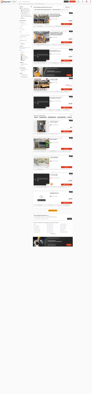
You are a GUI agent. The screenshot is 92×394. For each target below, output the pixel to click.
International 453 (50, 226)
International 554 (50, 232)
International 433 (50, 224)
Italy (23, 54)
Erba (22, 25)
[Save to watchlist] (71, 15)
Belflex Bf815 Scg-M (52, 117)
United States (25, 48)
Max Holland (62, 230)
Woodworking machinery (26, 15)
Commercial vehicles (25, 13)
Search (66, 1)
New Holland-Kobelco (64, 232)
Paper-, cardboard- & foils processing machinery (25, 9)
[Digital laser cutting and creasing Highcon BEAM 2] (41, 144)
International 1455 (37, 232)
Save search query (53, 210)
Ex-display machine (24, 64)
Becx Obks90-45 (36, 228)
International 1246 (37, 230)
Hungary (24, 59)
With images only (24, 74)
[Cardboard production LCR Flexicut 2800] (41, 84)
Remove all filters (66, 9)
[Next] (48, 19)
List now (69, 75)
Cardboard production (26, 10)
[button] (90, 1)
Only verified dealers (25, 77)
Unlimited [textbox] (23, 52)
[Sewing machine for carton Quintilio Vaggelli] (41, 126)
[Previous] (34, 19)
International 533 (50, 228)
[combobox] (26, 52)
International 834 (63, 226)
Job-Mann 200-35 (63, 228)
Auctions (23, 70)
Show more (53, 233)
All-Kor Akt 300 (36, 226)
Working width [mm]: (23, 40)
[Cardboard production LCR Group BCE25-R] (41, 162)
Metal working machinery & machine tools (25, 12)
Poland (23, 55)
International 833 (63, 224)
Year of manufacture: (23, 36)
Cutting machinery (42, 117)
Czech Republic (25, 56)
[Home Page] (19, 3)
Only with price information (25, 35)
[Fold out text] (53, 29)
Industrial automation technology (26, 17)
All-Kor (35, 224)
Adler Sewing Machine (62, 117)
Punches (36, 117)
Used (22, 65)
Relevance (68, 7)
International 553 (50, 230)
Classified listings (24, 69)
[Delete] (50, 9)
